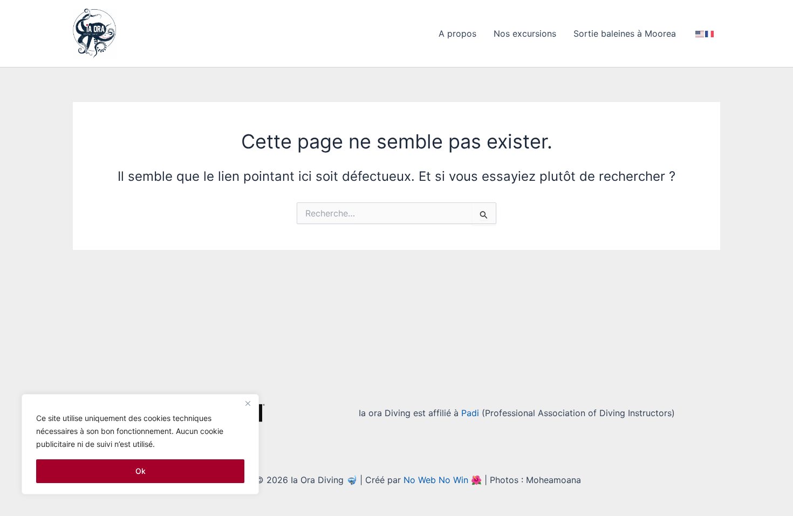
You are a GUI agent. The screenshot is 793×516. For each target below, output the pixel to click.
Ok (140, 471)
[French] (710, 33)
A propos (457, 33)
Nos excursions (525, 33)
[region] (140, 444)
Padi (470, 413)
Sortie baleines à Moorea (624, 33)
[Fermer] (247, 403)
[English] (700, 33)
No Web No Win (436, 479)
